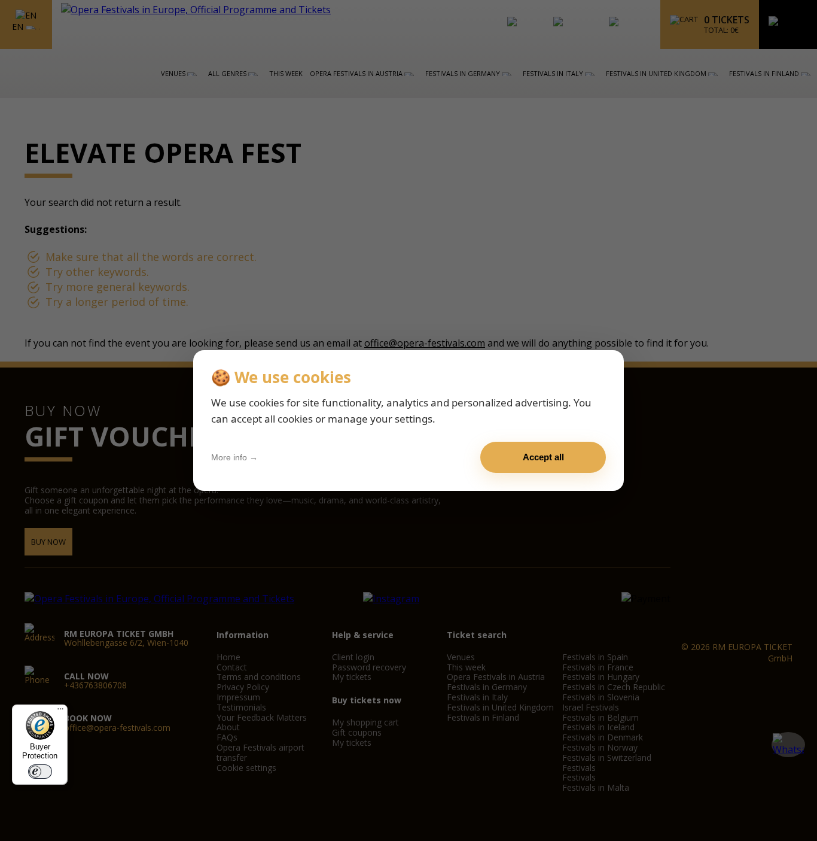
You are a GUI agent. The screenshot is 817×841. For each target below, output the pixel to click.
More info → (234, 457)
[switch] (40, 771)
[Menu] (60, 712)
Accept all (543, 457)
